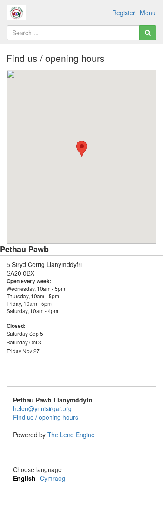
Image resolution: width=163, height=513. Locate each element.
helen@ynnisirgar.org (42, 408)
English (24, 478)
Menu (148, 12)
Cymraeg (52, 478)
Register (123, 12)
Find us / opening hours (45, 417)
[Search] (147, 32)
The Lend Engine (71, 434)
